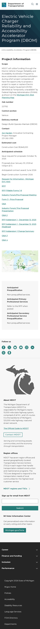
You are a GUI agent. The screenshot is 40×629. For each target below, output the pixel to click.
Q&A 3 (5, 236)
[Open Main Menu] (37, 4)
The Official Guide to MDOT (16, 428)
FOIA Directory (11, 618)
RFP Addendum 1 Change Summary (18, 231)
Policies (7, 593)
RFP (4, 186)
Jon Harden (7, 133)
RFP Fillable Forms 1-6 (12, 191)
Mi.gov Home (10, 587)
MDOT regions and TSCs (16, 489)
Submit (20, 508)
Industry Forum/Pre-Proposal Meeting (19, 195)
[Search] (32, 4)
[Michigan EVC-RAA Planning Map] (20, 261)
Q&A (4, 204)
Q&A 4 (5, 240)
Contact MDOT (13, 435)
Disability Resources (13, 605)
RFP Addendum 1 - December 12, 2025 (19, 220)
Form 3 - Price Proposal (12, 199)
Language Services (12, 612)
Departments (10, 624)
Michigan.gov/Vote (14, 530)
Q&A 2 (5, 215)
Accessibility (9, 599)
